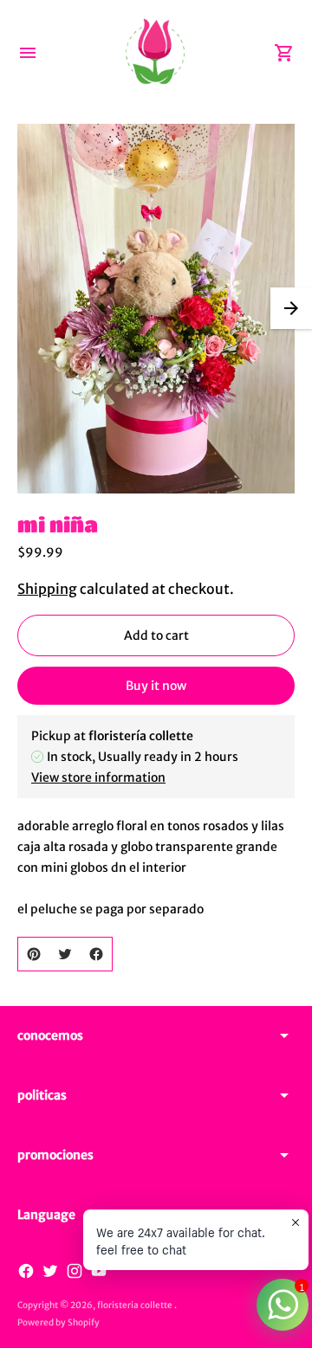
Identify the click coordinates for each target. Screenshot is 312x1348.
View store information (98, 777)
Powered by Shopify (58, 1322)
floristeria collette (135, 1305)
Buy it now (156, 685)
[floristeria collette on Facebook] (26, 1271)
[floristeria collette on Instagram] (74, 1271)
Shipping (47, 588)
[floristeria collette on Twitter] (50, 1271)
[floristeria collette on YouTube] (98, 1271)
